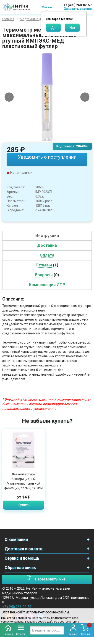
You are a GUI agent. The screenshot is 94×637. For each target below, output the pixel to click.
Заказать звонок (78, 9)
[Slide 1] (43, 139)
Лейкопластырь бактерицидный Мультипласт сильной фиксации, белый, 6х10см (23, 481)
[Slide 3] (51, 139)
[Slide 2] (47, 139)
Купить (24, 505)
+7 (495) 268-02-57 (77, 5)
